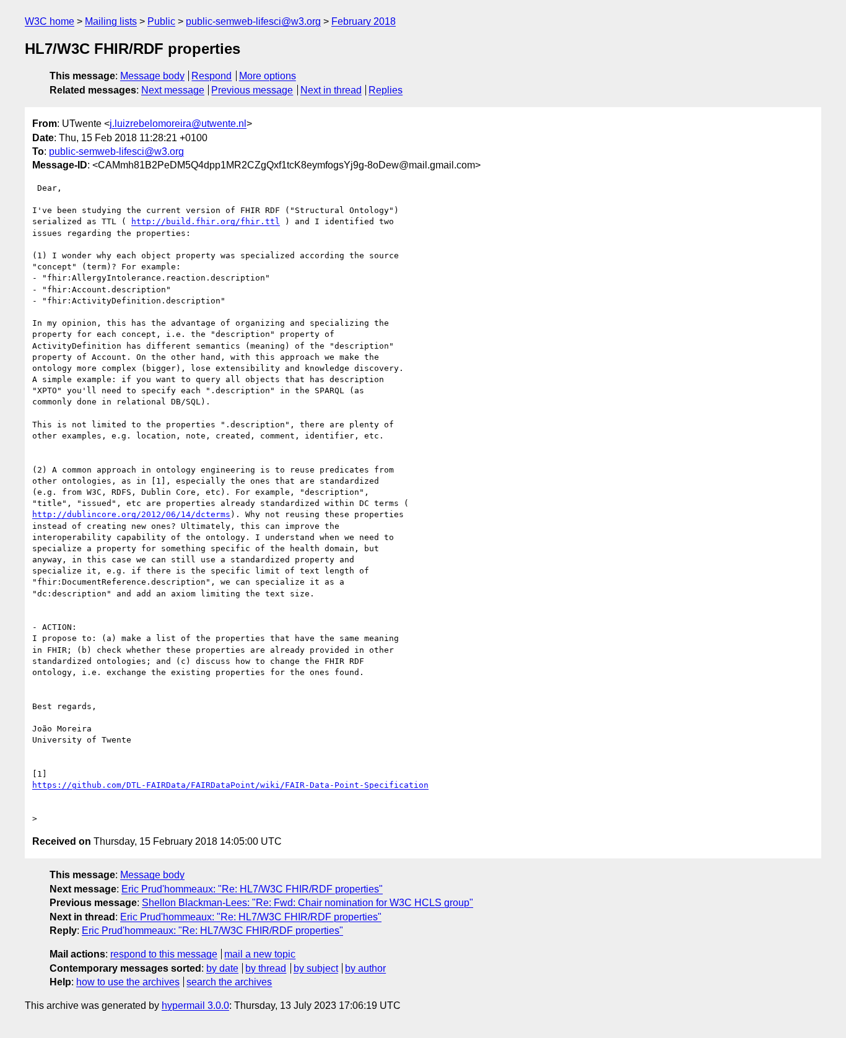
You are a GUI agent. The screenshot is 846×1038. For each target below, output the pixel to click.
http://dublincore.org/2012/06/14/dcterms (131, 514)
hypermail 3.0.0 (195, 1005)
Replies (385, 90)
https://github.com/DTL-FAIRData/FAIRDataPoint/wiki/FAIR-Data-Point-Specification (230, 785)
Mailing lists (111, 21)
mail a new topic (259, 954)
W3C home (49, 21)
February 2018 (363, 21)
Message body (152, 76)
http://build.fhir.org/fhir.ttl (205, 221)
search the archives (229, 982)
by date (222, 968)
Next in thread (331, 90)
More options (267, 76)
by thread (265, 968)
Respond (211, 76)
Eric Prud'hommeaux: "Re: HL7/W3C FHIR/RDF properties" (252, 889)
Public (161, 21)
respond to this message (163, 954)
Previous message (252, 90)
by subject (316, 968)
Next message (172, 90)
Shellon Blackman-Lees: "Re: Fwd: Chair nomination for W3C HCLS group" (307, 902)
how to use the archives (128, 982)
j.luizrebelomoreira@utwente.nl (178, 123)
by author (365, 968)
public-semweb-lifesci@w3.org (253, 21)
